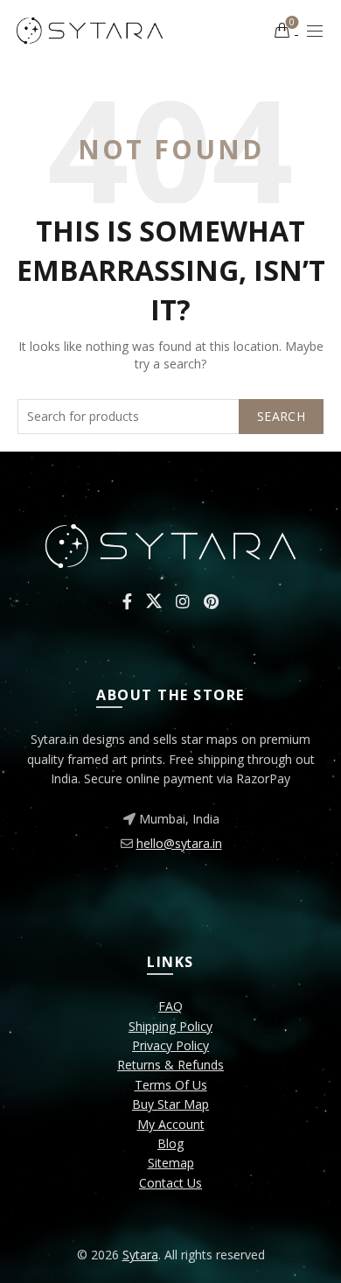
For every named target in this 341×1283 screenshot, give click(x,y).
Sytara (140, 1254)
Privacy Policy (170, 1045)
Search (281, 416)
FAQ (170, 1006)
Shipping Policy (170, 1026)
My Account (171, 1124)
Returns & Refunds (170, 1064)
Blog (170, 1143)
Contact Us (170, 1182)
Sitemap (171, 1162)
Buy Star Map (170, 1104)
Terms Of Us (171, 1084)
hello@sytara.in (179, 843)
